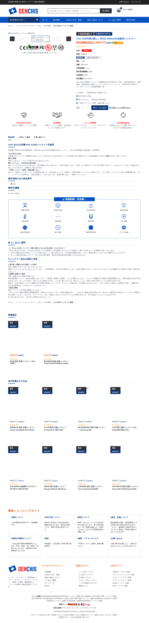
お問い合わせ (124, 2)
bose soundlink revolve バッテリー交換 (63, 596)
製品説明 (11, 137)
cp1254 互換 (47, 598)
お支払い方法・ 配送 (74, 20)
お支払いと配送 (24, 137)
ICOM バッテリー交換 (121, 583)
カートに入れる (101, 108)
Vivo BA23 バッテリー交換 (59, 172)
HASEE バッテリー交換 (121, 572)
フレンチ (75, 608)
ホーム (44, 20)
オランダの (66, 608)
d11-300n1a (86, 596)
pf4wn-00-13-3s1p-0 (103, 598)
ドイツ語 (92, 608)
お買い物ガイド (39, 137)
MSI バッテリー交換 (120, 586)
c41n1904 (71, 601)
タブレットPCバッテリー (88, 580)
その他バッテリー (85, 577)
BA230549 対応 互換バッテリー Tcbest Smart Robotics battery (56, 362)
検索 (106, 11)
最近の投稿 (130, 20)
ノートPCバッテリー (86, 572)
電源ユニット (83, 586)
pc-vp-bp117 (58, 598)
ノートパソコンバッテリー (26, 26)
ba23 (14, 184)
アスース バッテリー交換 (122, 580)
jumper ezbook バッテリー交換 (89, 601)
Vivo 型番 (47, 26)
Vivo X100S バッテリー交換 (25, 283)
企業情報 (48, 572)
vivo (39, 26)
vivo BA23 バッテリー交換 (63, 26)
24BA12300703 (92, 57)
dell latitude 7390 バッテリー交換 (79, 598)
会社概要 (56, 20)
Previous (12, 33)
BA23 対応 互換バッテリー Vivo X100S (22, 362)
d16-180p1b (36, 598)
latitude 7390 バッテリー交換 (104, 596)
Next (68, 33)
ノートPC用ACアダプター (88, 583)
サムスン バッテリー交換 (122, 577)
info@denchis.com (129, 546)
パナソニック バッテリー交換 (123, 575)
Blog (47, 586)
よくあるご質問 (115, 20)
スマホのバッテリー (86, 575)
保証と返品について (95, 20)
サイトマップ (136, 2)
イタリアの (84, 608)
